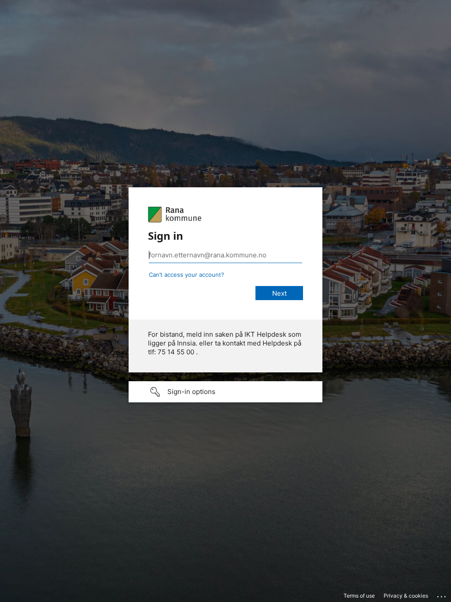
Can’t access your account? (186, 274)
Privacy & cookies (406, 595)
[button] (225, 391)
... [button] (442, 594)
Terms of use (359, 595)
